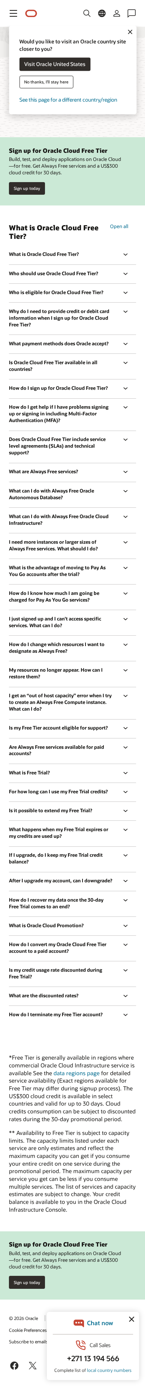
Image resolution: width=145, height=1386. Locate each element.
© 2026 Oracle (23, 1318)
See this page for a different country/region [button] (68, 99)
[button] (13, 13)
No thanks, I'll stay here (46, 82)
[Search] (87, 13)
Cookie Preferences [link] (28, 1330)
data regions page (77, 1073)
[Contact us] (131, 13)
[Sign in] (116, 13)
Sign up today (27, 188)
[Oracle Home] (31, 13)
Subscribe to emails (28, 1341)
